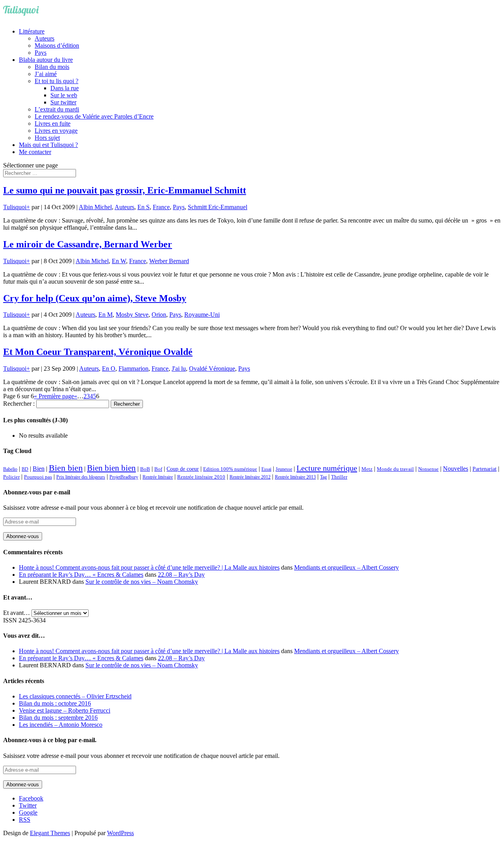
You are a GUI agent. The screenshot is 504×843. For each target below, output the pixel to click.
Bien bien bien (111, 468)
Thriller (339, 477)
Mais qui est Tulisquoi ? (48, 144)
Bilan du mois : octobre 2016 (55, 703)
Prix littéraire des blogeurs (80, 477)
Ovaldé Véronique (212, 368)
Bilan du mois (52, 66)
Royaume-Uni (202, 314)
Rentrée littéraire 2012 (250, 477)
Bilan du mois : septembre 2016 (58, 717)
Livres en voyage (56, 130)
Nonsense (428, 469)
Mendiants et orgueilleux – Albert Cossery (346, 567)
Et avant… (16, 612)
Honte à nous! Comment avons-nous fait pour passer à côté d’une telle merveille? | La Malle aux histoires (149, 567)
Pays (40, 52)
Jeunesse (284, 469)
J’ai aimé (46, 74)
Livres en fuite (52, 123)
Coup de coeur (183, 469)
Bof (158, 469)
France (161, 207)
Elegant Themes (50, 833)
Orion (159, 314)
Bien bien (66, 468)
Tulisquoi (14, 207)
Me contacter (35, 152)
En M (105, 314)
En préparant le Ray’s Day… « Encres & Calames (81, 574)
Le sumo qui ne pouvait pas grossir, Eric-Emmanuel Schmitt (124, 190)
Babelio (10, 469)
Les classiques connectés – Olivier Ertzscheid (75, 696)
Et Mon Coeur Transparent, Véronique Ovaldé (98, 352)
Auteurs (44, 38)
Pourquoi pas (38, 477)
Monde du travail (395, 469)
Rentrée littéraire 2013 (295, 477)
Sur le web (63, 95)
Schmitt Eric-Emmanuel (217, 207)
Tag (323, 477)
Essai (266, 469)
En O (108, 368)
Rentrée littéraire (158, 477)
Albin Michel (95, 207)
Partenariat (484, 469)
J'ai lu (179, 368)
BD (25, 469)
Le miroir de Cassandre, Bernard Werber (87, 244)
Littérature (31, 31)
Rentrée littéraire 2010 (201, 477)
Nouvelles (455, 468)
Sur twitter (63, 102)
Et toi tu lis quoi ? (56, 81)
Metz (366, 469)
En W (119, 261)
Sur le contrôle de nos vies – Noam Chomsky (141, 581)
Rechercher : (19, 403)
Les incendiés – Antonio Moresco (60, 724)
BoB (145, 469)
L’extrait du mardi (57, 109)
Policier (11, 477)
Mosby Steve (132, 314)
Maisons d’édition (57, 45)
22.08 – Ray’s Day (181, 574)
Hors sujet (47, 137)
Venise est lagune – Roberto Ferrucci (64, 710)
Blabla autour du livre (46, 59)
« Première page (54, 396)
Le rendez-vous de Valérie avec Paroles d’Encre (94, 116)
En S (143, 207)
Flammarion (133, 368)
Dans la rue (64, 88)
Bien (38, 468)
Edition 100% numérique (230, 469)
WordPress (120, 833)
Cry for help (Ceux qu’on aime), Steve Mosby (94, 298)
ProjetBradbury (123, 477)
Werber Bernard (169, 261)
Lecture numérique (326, 468)
